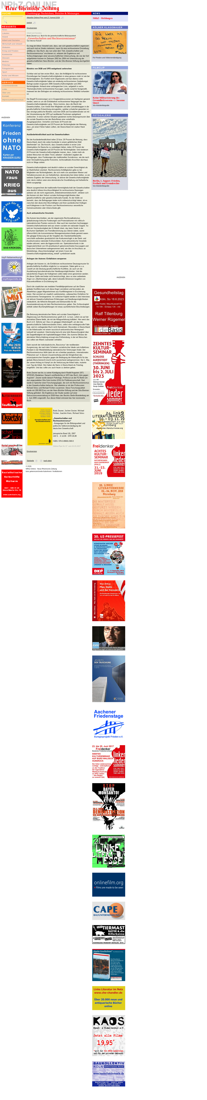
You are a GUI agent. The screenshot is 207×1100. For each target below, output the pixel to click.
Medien (5, 61)
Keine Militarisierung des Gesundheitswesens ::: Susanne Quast (109, 100)
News (4, 30)
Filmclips (6, 65)
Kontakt (5, 96)
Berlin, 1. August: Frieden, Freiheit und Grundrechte (106, 182)
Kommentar (7, 54)
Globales (6, 47)
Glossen (6, 58)
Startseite (30, 461)
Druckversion (32, 28)
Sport (4, 72)
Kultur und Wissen (10, 75)
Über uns (6, 93)
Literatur (6, 79)
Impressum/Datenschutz (13, 100)
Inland (5, 37)
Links (4, 89)
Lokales (5, 33)
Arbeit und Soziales (11, 40)
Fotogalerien (8, 68)
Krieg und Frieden (10, 51)
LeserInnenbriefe (10, 86)
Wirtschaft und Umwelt (12, 44)
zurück (29, 23)
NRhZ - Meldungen (103, 18)
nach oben (48, 461)
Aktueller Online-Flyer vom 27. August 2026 (43, 18)
